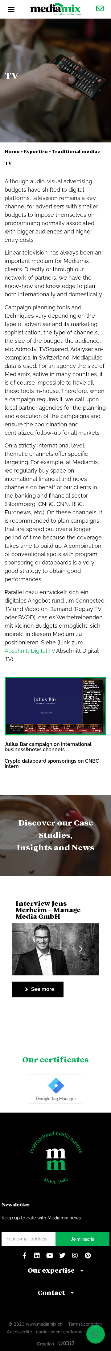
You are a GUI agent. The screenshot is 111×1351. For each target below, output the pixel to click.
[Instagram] (75, 1256)
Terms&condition (85, 1324)
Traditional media (74, 151)
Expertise (36, 151)
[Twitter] (62, 1256)
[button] (11, 9)
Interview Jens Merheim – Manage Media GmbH (48, 910)
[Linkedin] (37, 1256)
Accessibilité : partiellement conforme (44, 1331)
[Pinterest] (87, 1256)
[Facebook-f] (24, 1256)
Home (12, 151)
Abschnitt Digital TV (30, 650)
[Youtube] (50, 1256)
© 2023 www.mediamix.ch (35, 1324)
